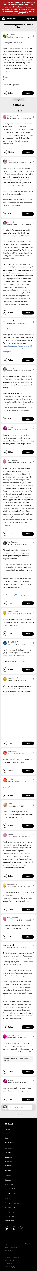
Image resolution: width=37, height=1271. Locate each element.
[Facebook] (20, 1228)
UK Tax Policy (8, 1263)
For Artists (8, 1152)
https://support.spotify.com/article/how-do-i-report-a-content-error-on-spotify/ (18, 349)
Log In (28, 18)
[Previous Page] (12, 111)
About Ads (8, 1257)
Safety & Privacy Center (11, 1247)
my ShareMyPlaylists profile (23, 595)
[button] (33, 36)
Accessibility (15, 1257)
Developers (9, 1157)
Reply (28, 93)
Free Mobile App (11, 1189)
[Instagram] (7, 1228)
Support (8, 1180)
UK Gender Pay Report (11, 1267)
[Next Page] (25, 111)
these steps (23, 11)
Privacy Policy (8, 1250)
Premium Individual (11, 1203)
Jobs (6, 1138)
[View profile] (5, 36)
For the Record (10, 1142)
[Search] (23, 18)
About (7, 1134)
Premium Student (11, 1216)
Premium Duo (10, 1207)
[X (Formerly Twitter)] (14, 1228)
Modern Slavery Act (10, 1260)
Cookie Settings (9, 1254)
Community (11, 18)
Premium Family (10, 1212)
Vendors (8, 1170)
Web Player (9, 1184)
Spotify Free (9, 1220)
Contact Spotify (10, 1193)
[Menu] (33, 18)
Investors (8, 1166)
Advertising (9, 1161)
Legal (6, 1244)
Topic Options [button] (17, 100)
